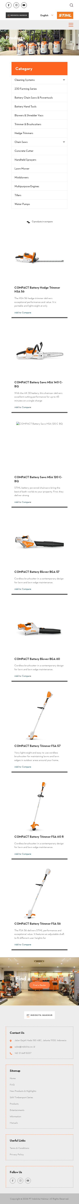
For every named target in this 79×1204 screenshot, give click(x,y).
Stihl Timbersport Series (21, 1097)
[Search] (71, 5)
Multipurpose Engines (27, 186)
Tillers (18, 195)
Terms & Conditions (19, 1147)
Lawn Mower (22, 168)
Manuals (14, 1122)
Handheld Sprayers (25, 159)
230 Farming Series (26, 88)
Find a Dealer (39, 985)
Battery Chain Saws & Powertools (34, 97)
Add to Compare (22, 312)
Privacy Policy (17, 1154)
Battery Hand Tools (25, 106)
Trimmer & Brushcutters (28, 124)
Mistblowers (22, 177)
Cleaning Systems (25, 80)
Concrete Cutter (24, 151)
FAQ (12, 1084)
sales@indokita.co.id (25, 1046)
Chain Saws (21, 142)
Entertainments (17, 1110)
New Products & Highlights (23, 1091)
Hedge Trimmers (24, 133)
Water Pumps (22, 204)
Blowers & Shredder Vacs (29, 115)
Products (14, 1103)
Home (13, 1078)
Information (15, 1116)
